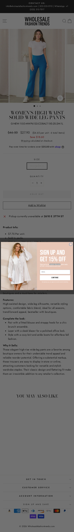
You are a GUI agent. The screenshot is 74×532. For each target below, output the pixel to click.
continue (55, 278)
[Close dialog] (70, 244)
